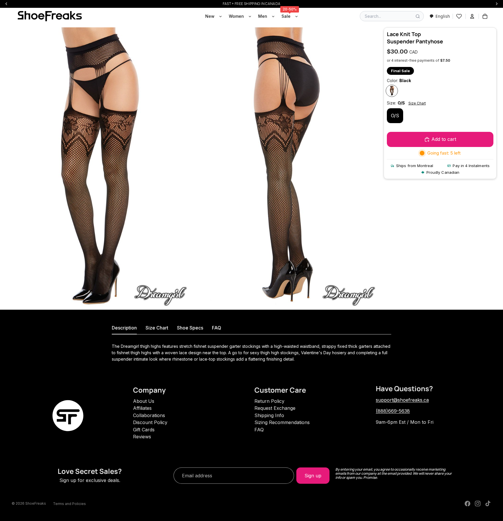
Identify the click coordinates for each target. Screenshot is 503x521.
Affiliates (142, 408)
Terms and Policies (69, 503)
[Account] (472, 16)
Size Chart (417, 103)
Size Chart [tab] (157, 328)
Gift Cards (144, 430)
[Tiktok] (487, 503)
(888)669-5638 (393, 411)
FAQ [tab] (216, 328)
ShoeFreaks (35, 503)
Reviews (142, 437)
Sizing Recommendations (282, 422)
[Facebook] (467, 503)
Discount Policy (150, 422)
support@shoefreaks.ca (402, 400)
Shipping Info (269, 415)
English (442, 16)
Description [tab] (124, 328)
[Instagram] (477, 503)
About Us (143, 401)
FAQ (259, 430)
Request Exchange (274, 408)
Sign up (312, 476)
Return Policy (269, 401)
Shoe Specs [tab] (190, 328)
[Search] (417, 16)
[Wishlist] (459, 16)
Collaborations (149, 415)
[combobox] (439, 16)
